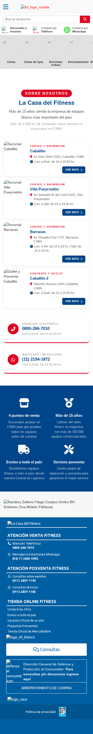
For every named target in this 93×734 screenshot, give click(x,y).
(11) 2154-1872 (36, 359)
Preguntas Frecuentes (22, 626)
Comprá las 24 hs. (19, 609)
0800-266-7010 (36, 328)
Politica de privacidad (41, 711)
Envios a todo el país (21, 615)
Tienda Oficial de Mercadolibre (29, 631)
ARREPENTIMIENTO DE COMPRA (46, 688)
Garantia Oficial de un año (25, 620)
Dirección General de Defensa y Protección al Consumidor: (51, 671)
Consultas (50, 649)
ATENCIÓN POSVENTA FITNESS (38, 568)
